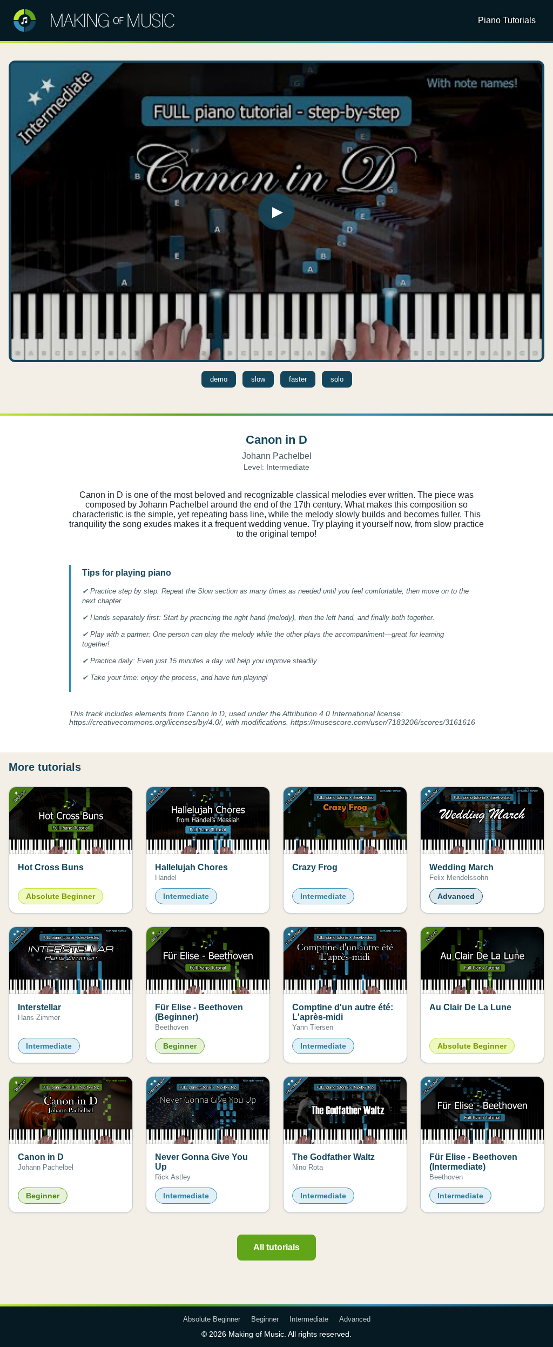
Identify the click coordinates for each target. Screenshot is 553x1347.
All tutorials (276, 1247)
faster (298, 379)
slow (258, 379)
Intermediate (308, 1319)
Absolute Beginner (211, 1319)
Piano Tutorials (507, 20)
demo (218, 379)
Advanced (354, 1319)
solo (337, 379)
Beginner (265, 1319)
